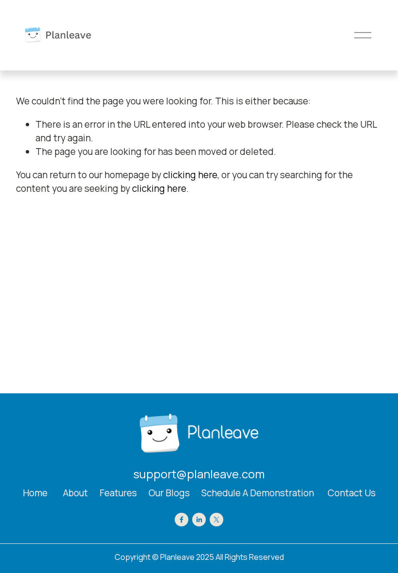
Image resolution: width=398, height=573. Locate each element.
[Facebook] (181, 519)
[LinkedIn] (199, 519)
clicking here (190, 175)
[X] (216, 519)
